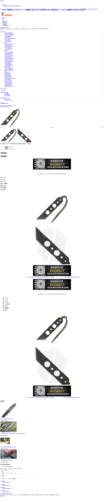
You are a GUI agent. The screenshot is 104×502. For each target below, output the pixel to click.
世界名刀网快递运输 (6, 488)
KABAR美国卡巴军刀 (9, 32)
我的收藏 (15, 5)
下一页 (17, 468)
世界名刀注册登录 (6, 482)
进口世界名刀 (9, 28)
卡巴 (88, 9)
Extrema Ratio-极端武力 (9, 55)
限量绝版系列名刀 (8, 85)
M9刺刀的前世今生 (4, 106)
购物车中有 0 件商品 (4, 27)
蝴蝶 (6, 43)
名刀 (3, 0)
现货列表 (3, 12)
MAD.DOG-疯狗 (8, 45)
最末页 (20, 468)
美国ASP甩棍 (7, 98)
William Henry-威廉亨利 (9, 70)
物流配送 (3, 487)
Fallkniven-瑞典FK (8, 69)
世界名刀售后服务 (6, 485)
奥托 (6, 71)
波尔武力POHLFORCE (9, 86)
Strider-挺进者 (7, 37)
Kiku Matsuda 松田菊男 (9, 44)
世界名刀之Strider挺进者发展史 (6, 105)
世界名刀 (4, 493)
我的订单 (8, 5)
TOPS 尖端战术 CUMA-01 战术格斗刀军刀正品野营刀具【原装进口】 (41, 397)
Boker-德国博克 (8, 62)
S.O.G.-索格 (7, 41)
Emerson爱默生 (7, 79)
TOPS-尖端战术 (16, 28)
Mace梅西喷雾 (7, 94)
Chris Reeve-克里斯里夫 (9, 61)
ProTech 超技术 (8, 39)
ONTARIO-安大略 (8, 60)
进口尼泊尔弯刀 (3, 88)
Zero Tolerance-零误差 (9, 52)
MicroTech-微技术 (8, 36)
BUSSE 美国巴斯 (8, 40)
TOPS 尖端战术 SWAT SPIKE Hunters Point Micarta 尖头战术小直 (12, 433)
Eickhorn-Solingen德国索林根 (10, 38)
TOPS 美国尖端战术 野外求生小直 (6, 418)
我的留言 (11, 5)
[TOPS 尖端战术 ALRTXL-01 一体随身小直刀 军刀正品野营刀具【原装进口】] (10, 126)
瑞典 (94, 9)
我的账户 (4, 4)
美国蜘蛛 (4, 24)
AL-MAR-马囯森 (8, 74)
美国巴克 (4, 23)
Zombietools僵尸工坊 (9, 82)
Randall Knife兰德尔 (8, 81)
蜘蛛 (6, 51)
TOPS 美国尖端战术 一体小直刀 (6, 460)
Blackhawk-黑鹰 (8, 65)
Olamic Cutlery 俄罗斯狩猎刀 (10, 78)
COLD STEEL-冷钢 (8, 35)
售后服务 (3, 484)
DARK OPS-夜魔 (8, 80)
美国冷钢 (4, 22)
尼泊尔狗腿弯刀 (6, 25)
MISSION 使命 (7, 73)
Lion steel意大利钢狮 (9, 48)
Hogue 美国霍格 (8, 76)
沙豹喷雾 (6, 93)
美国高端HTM (7, 72)
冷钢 (90, 9)
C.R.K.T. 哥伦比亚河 (9, 57)
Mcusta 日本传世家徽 (9, 53)
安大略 (96, 9)
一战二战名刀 (3, 90)
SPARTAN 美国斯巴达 (9, 68)
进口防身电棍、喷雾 (4, 92)
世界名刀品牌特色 (6, 491)
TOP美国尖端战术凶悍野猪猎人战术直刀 (71, 397)
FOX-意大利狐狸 (8, 56)
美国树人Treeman (8, 77)
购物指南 (3, 481)
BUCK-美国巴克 (8, 63)
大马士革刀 (7, 49)
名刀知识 (3, 490)
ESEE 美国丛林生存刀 (9, 64)
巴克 (92, 9)
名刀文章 (2, 103)
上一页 (14, 468)
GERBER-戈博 (7, 54)
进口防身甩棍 (3, 97)
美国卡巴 (4, 21)
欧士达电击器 (7, 95)
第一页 (11, 468)
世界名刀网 (9, 493)
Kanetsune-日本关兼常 (9, 46)
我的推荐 (19, 5)
